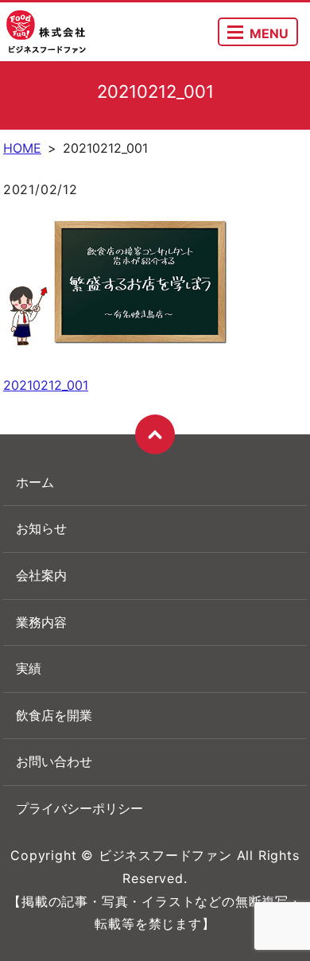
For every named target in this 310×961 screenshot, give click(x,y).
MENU (269, 33)
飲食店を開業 (54, 715)
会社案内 (41, 575)
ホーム (35, 482)
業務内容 (41, 622)
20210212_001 (45, 385)
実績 (28, 668)
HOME (22, 148)
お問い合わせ (54, 761)
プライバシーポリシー (79, 808)
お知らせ (41, 528)
